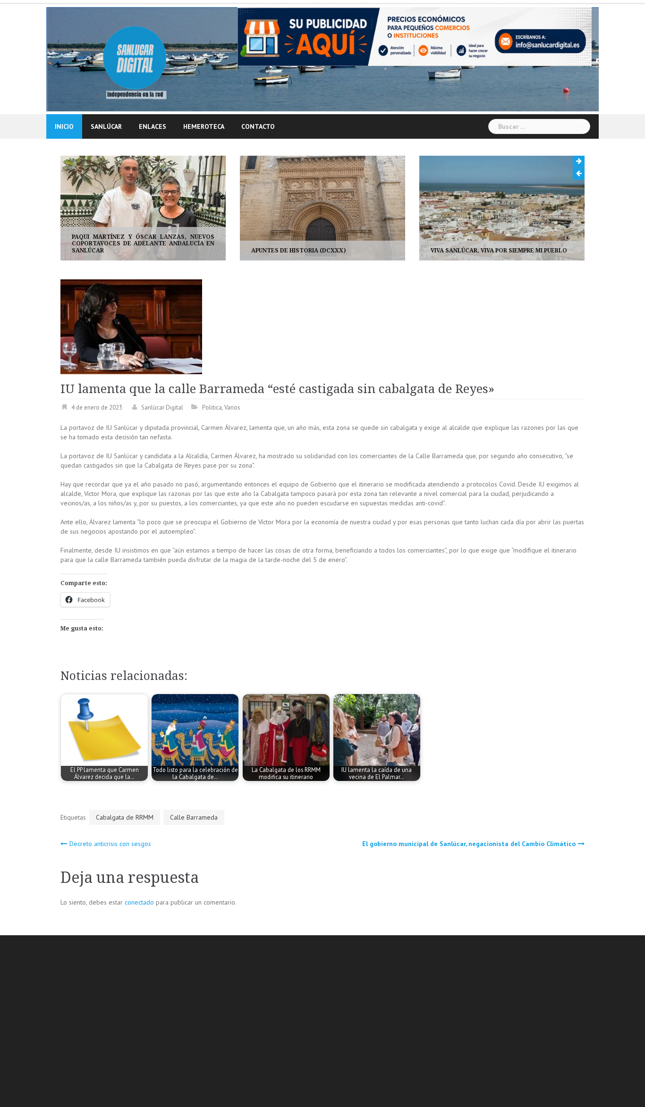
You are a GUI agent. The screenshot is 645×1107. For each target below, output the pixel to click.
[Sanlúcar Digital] (134, 58)
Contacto (258, 126)
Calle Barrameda (194, 817)
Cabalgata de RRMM (124, 817)
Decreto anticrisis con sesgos (110, 843)
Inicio (64, 126)
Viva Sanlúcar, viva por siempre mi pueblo (334, 250)
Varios (232, 407)
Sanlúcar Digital (162, 407)
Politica (212, 407)
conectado (139, 902)
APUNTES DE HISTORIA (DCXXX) (134, 250)
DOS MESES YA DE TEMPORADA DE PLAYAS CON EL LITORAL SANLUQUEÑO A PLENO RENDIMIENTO (517, 244)
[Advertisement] (343, 1023)
